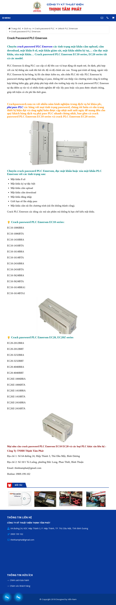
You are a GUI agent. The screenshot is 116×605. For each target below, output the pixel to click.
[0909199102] (7, 597)
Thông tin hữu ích (20, 575)
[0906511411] (18, 597)
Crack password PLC (44, 28)
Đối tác (18, 485)
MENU (7, 17)
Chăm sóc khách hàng (20, 586)
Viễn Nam (72, 599)
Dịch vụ (27, 28)
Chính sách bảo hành (19, 580)
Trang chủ (15, 28)
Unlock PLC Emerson (68, 28)
